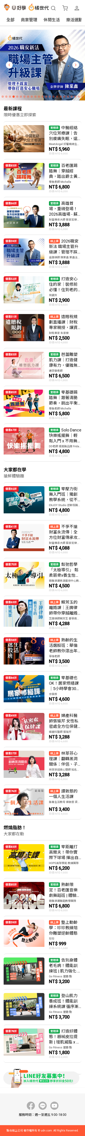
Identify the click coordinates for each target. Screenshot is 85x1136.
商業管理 (29, 19)
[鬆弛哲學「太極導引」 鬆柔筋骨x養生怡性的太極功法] (42, 577)
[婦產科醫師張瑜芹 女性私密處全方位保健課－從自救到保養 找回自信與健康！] (42, 728)
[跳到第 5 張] (17, 96)
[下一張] (76, 65)
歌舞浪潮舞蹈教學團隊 (62, 901)
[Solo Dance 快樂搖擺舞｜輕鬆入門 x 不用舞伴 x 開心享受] (42, 442)
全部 (10, 19)
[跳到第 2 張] (6, 96)
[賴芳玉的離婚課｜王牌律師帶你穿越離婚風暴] (42, 614)
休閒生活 (52, 19)
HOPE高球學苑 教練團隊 (64, 863)
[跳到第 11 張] (39, 96)
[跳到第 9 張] (32, 96)
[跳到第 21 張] (75, 96)
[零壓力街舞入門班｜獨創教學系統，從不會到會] (42, 501)
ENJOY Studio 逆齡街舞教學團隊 (65, 505)
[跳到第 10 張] (35, 96)
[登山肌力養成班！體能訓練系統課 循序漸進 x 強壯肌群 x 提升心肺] (42, 1007)
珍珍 (51, 938)
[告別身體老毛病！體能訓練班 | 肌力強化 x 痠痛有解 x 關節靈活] (42, 971)
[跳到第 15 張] (53, 96)
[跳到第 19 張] (68, 96)
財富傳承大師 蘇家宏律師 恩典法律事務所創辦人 (65, 219)
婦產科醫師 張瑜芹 (60, 732)
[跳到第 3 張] (10, 96)
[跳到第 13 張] (46, 96)
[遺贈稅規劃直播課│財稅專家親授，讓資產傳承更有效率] (42, 329)
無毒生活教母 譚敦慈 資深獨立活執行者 (65, 802)
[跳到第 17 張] (61, 96)
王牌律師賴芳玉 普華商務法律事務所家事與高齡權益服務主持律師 (65, 618)
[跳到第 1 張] (3, 96)
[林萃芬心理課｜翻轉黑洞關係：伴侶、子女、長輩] (42, 766)
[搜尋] (53, 8)
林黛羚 (53, 295)
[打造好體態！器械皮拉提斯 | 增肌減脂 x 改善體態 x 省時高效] (42, 1043)
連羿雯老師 (56, 370)
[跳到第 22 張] (79, 96)
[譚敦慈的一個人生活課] (42, 802)
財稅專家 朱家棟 (59, 333)
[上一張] (9, 65)
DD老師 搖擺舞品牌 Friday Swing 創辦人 (65, 446)
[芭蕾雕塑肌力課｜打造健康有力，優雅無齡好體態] (42, 367)
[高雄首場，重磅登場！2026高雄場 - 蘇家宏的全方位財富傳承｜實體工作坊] (42, 216)
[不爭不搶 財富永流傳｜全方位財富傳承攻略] (42, 539)
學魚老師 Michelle (60, 181)
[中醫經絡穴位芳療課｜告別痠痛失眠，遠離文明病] (42, 140)
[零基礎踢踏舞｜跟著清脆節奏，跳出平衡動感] (42, 405)
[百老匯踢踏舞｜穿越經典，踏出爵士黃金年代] (42, 178)
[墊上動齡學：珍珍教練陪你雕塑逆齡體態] (42, 935)
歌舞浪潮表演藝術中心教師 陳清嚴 (65, 580)
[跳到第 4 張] (13, 96)
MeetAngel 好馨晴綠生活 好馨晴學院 (65, 144)
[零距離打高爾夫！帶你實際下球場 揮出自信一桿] (42, 859)
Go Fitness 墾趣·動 (60, 976)
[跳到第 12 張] (42, 96)
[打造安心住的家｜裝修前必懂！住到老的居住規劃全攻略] (42, 291)
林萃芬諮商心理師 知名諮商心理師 (65, 769)
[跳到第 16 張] (57, 96)
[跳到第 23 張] (82, 96)
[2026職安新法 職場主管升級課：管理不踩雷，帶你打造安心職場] (42, 253)
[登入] (76, 8)
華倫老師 (54, 656)
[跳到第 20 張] (71, 96)
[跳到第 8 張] (28, 96)
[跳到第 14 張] (50, 96)
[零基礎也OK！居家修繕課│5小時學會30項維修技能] (42, 690)
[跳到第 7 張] (24, 96)
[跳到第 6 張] (21, 96)
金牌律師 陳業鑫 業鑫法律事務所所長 (65, 257)
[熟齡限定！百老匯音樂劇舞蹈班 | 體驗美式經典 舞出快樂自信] (42, 897)
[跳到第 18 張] (64, 96)
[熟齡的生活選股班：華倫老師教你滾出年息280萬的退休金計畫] (42, 652)
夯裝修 (53, 694)
